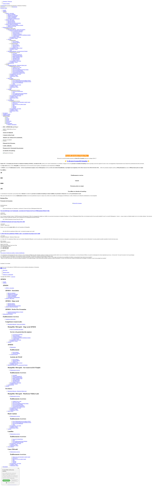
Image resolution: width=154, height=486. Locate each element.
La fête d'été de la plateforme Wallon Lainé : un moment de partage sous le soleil (20, 233)
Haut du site (4, 268)
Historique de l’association (13, 15)
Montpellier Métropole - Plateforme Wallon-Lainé (17, 65)
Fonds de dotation (6, 3)
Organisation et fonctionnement (14, 18)
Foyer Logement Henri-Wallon (18, 71)
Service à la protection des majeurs (16, 30)
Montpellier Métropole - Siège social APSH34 (16, 29)
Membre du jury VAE (12, 26)
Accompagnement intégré (17, 55)
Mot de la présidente (11, 14)
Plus (11, 50)
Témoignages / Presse (14, 76)
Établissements (13, 347)
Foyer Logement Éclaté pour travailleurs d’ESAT (22, 81)
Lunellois (9, 89)
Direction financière (11, 22)
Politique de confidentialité (8, 274)
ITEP (14, 105)
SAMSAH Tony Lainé (17, 67)
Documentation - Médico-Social (16, 48)
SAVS (14, 83)
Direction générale (11, 20)
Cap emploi (15, 53)
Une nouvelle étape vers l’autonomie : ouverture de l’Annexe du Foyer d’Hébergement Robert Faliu (24, 210)
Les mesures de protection (17, 31)
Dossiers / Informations (12, 124)
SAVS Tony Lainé (16, 68)
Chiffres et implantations (12, 16)
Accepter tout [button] (6, 480)
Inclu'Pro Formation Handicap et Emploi (15, 25)
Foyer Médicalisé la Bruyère (18, 94)
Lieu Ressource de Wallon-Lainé (19, 72)
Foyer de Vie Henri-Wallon (18, 70)
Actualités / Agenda (14, 38)
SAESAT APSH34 (16, 42)
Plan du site (5, 270)
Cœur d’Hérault (11, 100)
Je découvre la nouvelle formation (77, 161)
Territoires (7, 386)
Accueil (4, 10)
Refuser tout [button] (14, 480)
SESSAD (14, 106)
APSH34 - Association (9, 13)
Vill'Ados (14, 107)
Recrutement (5, 113)
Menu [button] (6, 8)
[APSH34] (2, 5)
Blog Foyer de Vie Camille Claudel (19, 104)
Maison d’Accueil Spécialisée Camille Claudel (21, 102)
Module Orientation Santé (17, 56)
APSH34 (4, 11)
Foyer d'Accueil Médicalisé (18, 82)
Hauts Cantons (10, 78)
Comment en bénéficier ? (17, 33)
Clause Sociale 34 (16, 59)
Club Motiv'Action (16, 58)
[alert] (10, 476)
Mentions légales (6, 272)
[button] (10, 482)
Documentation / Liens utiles (15, 37)
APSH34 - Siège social (9, 19)
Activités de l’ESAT (14, 354)
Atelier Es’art (15, 46)
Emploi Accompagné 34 (17, 54)
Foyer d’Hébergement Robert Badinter (20, 93)
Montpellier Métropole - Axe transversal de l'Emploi (17, 51)
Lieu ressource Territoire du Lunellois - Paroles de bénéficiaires (12, 252)
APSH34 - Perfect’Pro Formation (11, 24)
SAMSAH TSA (11, 63)
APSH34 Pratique (6, 115)
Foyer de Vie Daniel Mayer (18, 91)
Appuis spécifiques (16, 57)
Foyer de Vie (15, 103)
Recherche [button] (2, 8)
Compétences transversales (10, 319)
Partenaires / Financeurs (7, 1)
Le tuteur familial (16, 36)
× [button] (18, 468)
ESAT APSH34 (16, 41)
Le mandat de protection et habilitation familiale (22, 35)
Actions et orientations (12, 17)
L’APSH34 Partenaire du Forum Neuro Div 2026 (12, 221)
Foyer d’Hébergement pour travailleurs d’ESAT (22, 80)
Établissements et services (8, 27)
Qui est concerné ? (16, 32)
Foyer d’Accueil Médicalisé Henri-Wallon (20, 69)
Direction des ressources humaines (14, 23)
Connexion (13, 276)
